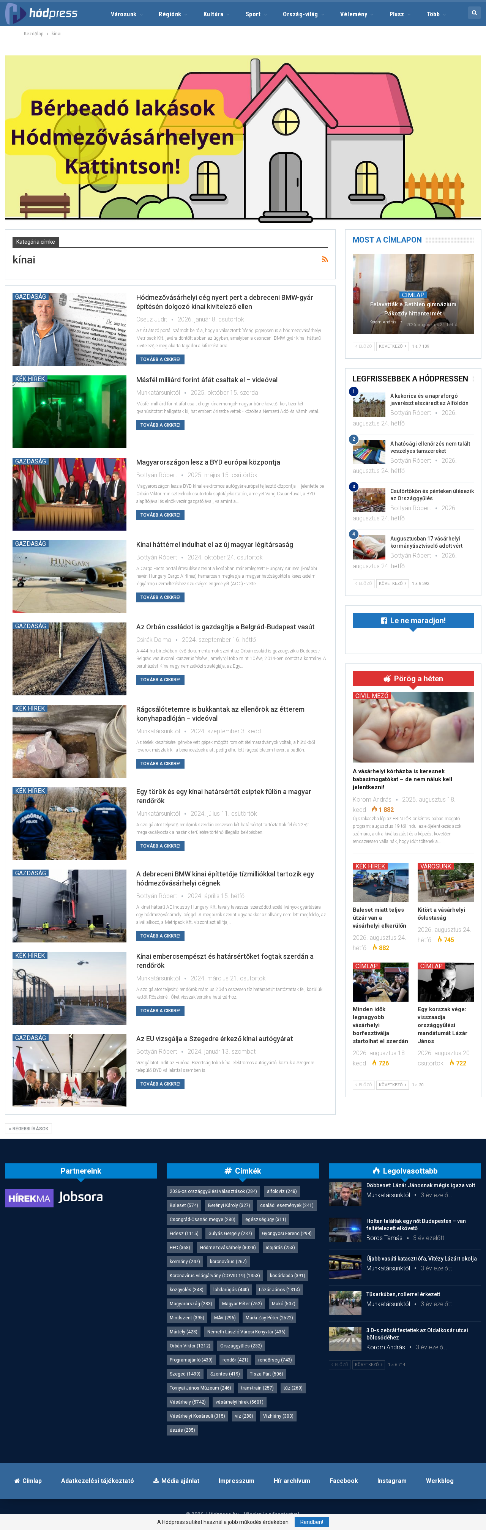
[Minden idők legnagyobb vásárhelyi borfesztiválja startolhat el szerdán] (381, 982)
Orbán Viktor (190, 1346)
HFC (180, 1247)
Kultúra (213, 14)
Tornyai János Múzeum (200, 1388)
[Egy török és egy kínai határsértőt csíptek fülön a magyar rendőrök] (69, 823)
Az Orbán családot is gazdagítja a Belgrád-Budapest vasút (225, 627)
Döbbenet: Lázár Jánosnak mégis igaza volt (420, 1185)
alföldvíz (282, 1191)
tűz (293, 1388)
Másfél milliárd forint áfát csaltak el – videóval (207, 380)
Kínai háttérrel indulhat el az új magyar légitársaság (214, 544)
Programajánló (191, 1360)
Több (433, 14)
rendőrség (275, 1360)
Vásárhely (188, 1402)
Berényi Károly (229, 1205)
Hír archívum (292, 1480)
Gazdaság (30, 296)
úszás (182, 1430)
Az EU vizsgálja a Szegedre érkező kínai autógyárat (214, 1039)
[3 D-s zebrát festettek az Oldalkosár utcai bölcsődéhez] (345, 1339)
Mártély (183, 1332)
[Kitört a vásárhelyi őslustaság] (446, 882)
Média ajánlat (180, 1480)
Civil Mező (371, 695)
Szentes (225, 1374)
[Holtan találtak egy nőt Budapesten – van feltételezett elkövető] (345, 1230)
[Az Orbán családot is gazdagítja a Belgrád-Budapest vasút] (69, 658)
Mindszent (187, 1317)
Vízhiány (278, 1416)
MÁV (225, 1317)
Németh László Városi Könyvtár (246, 1332)
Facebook (344, 1480)
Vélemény (353, 14)
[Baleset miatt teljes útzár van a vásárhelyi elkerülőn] (381, 882)
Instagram (392, 1480)
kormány (185, 1261)
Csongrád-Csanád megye (202, 1219)
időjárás (280, 1247)
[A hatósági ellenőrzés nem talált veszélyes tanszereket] (369, 452)
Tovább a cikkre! (160, 359)
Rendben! (311, 1522)
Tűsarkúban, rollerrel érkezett (403, 1294)
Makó (283, 1303)
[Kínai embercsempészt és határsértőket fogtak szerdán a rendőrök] (69, 988)
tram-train (257, 1388)
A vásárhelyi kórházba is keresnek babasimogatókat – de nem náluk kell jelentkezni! (402, 779)
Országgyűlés (241, 1346)
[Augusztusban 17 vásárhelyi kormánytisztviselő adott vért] (369, 547)
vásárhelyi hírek (240, 1402)
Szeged (185, 1374)
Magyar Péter (242, 1303)
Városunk (124, 14)
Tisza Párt (266, 1374)
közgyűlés (187, 1289)
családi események (287, 1205)
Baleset (184, 1205)
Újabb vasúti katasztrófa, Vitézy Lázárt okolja (421, 1259)
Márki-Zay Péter (269, 1317)
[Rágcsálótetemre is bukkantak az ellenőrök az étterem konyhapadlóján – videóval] (69, 741)
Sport (253, 14)
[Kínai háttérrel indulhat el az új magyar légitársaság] (69, 576)
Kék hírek (30, 378)
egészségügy (265, 1219)
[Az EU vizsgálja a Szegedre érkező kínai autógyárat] (69, 1070)
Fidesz (184, 1233)
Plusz (397, 14)
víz (244, 1416)
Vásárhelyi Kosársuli (197, 1416)
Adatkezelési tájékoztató (97, 1480)
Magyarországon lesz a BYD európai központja (208, 462)
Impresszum (236, 1480)
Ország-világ (300, 14)
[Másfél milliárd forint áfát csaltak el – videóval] (69, 411)
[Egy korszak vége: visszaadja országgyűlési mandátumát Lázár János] (446, 982)
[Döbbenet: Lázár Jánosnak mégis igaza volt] (345, 1194)
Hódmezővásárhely (228, 1247)
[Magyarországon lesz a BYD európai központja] (69, 494)
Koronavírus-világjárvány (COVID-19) (215, 1275)
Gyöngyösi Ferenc (287, 1233)
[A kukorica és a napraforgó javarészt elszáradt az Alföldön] (369, 404)
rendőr (235, 1360)
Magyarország (191, 1303)
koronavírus (228, 1261)
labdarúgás (231, 1289)
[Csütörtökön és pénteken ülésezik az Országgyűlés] (369, 500)
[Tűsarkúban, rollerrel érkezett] (345, 1303)
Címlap (413, 295)
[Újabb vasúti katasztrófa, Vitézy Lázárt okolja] (345, 1267)
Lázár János (279, 1289)
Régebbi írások (29, 1128)
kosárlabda (287, 1275)
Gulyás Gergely (230, 1233)
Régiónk (170, 14)
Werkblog (440, 1480)
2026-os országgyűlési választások (213, 1191)
